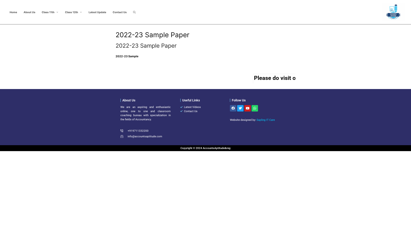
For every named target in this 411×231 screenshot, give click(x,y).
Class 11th (48, 12)
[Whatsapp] (255, 108)
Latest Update (97, 12)
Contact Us (120, 12)
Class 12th (71, 12)
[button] (134, 12)
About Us (29, 12)
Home (13, 12)
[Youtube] (247, 108)
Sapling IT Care (266, 119)
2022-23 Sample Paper (146, 45)
